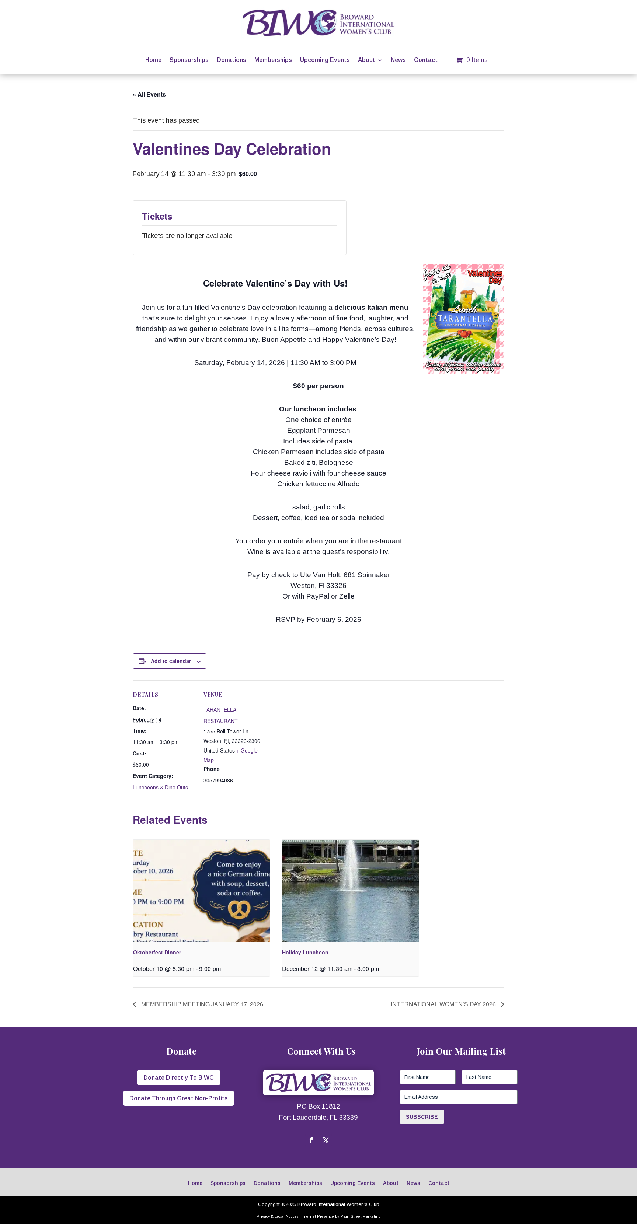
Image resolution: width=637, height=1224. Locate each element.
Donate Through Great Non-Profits (178, 1098)
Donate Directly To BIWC (178, 1077)
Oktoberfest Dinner (157, 952)
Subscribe (422, 1117)
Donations (231, 60)
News (398, 60)
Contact (426, 60)
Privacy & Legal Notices (277, 1216)
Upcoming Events (325, 60)
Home (153, 60)
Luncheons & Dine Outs (160, 787)
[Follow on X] (326, 1140)
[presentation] (201, 891)
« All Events (149, 94)
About (366, 60)
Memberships (273, 60)
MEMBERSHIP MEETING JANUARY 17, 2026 (201, 1004)
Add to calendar (171, 660)
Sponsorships (189, 60)
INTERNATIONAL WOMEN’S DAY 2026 (444, 1004)
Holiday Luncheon (305, 952)
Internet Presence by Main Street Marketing (341, 1216)
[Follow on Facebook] (311, 1140)
